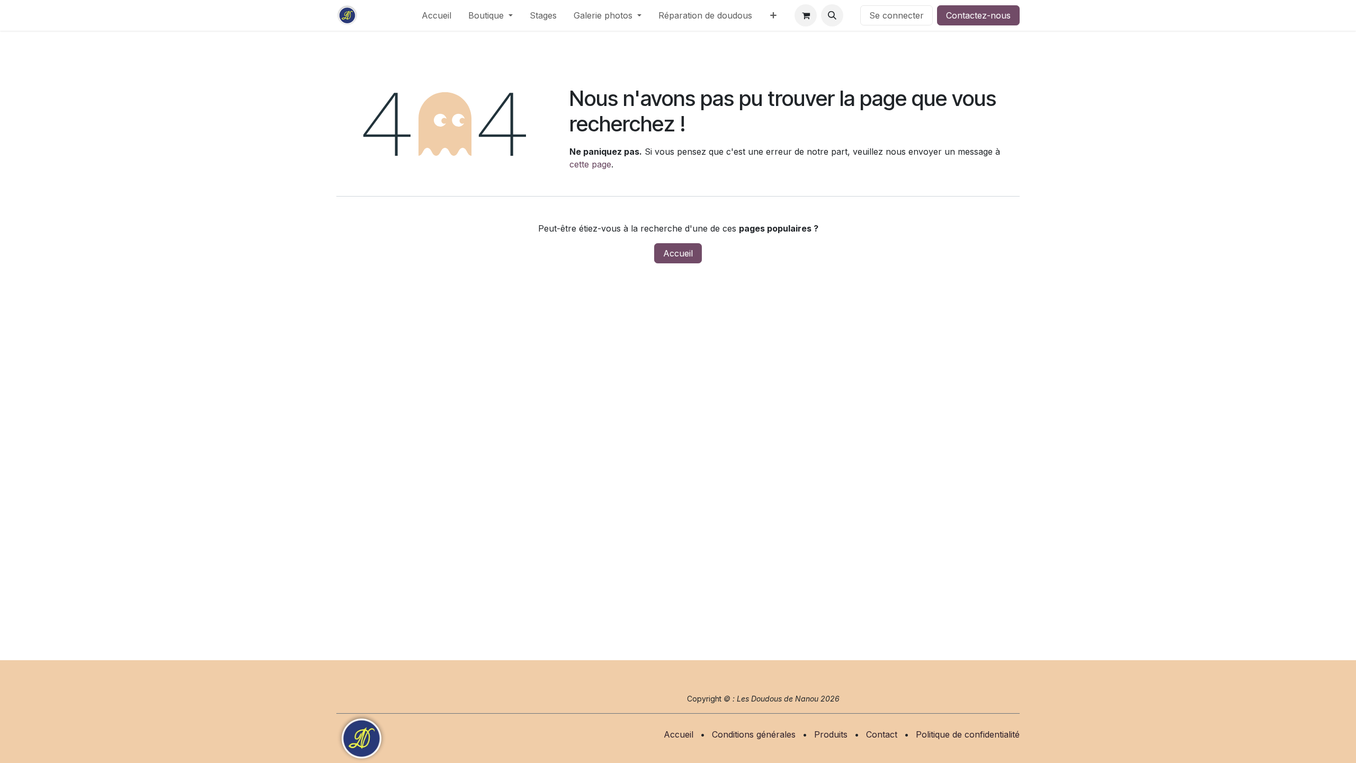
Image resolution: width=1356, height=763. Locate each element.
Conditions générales (754, 734)
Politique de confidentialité (968, 734)
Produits (831, 734)
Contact (881, 734)
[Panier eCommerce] (806, 15)
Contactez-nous (978, 15)
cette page (590, 164)
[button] (832, 15)
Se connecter (896, 15)
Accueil (678, 253)
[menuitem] (436, 15)
